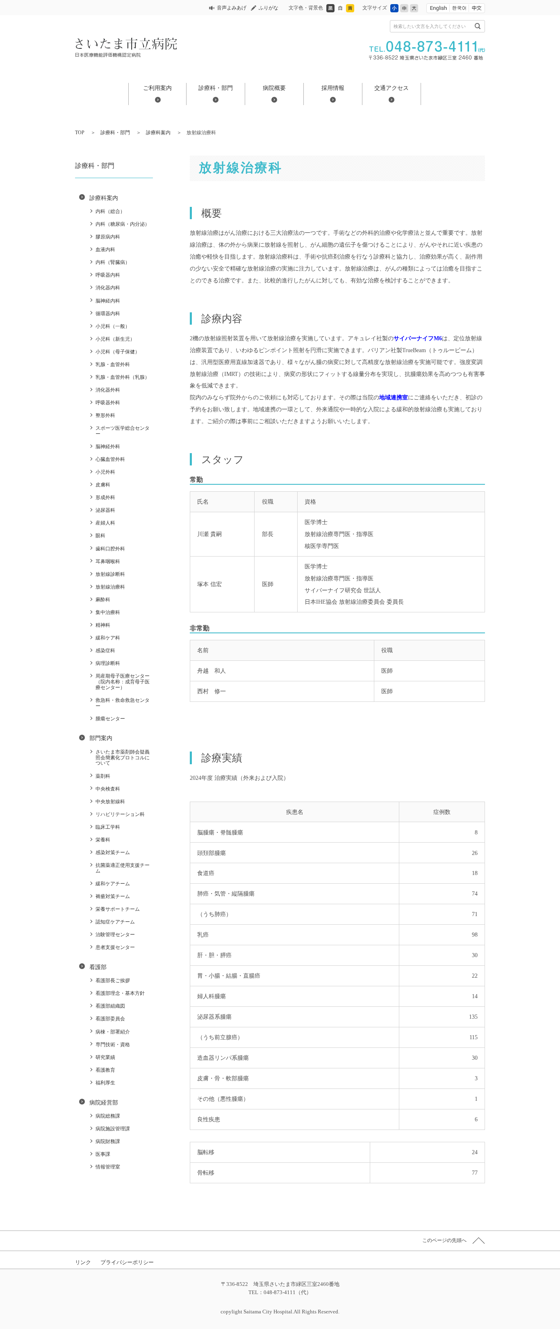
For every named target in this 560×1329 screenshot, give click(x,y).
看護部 (98, 967)
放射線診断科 (110, 574)
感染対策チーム (113, 852)
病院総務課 (108, 1116)
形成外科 (105, 497)
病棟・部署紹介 (113, 1031)
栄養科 (103, 839)
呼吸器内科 (108, 275)
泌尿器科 (105, 510)
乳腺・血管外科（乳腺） (123, 377)
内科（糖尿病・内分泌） (123, 224)
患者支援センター (115, 947)
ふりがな (268, 7)
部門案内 (100, 738)
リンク (83, 1262)
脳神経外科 (108, 446)
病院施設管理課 (113, 1128)
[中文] (477, 8)
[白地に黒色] (340, 10)
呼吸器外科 (108, 402)
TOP (79, 132)
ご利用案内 (157, 88)
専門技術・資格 (113, 1044)
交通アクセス (391, 88)
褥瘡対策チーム (113, 896)
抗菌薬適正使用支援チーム (123, 868)
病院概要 (274, 88)
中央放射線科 (110, 801)
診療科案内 (158, 132)
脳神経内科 (108, 300)
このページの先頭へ (444, 1240)
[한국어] (459, 8)
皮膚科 (103, 484)
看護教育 (105, 1070)
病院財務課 (108, 1141)
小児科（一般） (113, 326)
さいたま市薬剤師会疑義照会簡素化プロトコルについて (123, 757)
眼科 (100, 535)
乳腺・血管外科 (113, 364)
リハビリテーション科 (120, 814)
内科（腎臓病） (113, 262)
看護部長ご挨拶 (113, 980)
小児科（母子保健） (118, 351)
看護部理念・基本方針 (120, 993)
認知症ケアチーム (115, 921)
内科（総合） (110, 211)
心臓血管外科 (110, 459)
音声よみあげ (231, 7)
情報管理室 (108, 1166)
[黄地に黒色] (350, 10)
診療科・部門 (215, 88)
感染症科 (105, 650)
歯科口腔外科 (110, 548)
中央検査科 (108, 788)
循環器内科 (108, 313)
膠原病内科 (108, 236)
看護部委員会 (110, 1018)
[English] (438, 8)
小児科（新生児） (115, 339)
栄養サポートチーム (118, 909)
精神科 (103, 625)
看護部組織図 (110, 1006)
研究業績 (105, 1057)
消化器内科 (108, 287)
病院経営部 (103, 1102)
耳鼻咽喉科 (108, 561)
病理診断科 (108, 663)
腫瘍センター (110, 718)
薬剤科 (103, 776)
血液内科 (105, 249)
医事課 (103, 1154)
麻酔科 (103, 599)
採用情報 (332, 88)
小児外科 (105, 472)
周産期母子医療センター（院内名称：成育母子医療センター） (123, 682)
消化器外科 (108, 389)
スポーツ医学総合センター (123, 431)
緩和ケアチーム (113, 883)
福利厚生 (105, 1082)
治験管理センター (115, 934)
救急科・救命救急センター (123, 703)
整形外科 (105, 415)
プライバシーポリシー (127, 1262)
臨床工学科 (108, 827)
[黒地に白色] (330, 10)
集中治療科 (108, 612)
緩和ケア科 (108, 637)
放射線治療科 (110, 586)
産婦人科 (105, 522)
